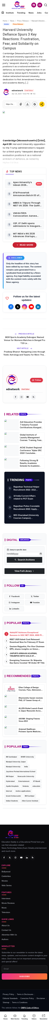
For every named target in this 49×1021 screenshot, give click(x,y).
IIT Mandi (36, 781)
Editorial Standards (10, 998)
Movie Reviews (8, 903)
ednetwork (13, 389)
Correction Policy (27, 998)
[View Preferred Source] (34, 104)
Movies (5, 881)
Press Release (23, 21)
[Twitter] (17, 306)
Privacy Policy (8, 994)
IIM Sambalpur (11, 757)
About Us (6, 925)
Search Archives (24, 559)
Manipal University (13, 767)
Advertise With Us (9, 935)
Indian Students (12, 801)
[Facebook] (11, 306)
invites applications (23, 791)
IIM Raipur (10, 776)
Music (4, 908)
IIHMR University (27, 757)
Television (6, 912)
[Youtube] (31, 306)
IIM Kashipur (29, 796)
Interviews (6, 898)
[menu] (3, 5)
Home (5, 21)
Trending (21, 13)
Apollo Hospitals (12, 786)
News (31, 13)
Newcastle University (26, 776)
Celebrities (6, 876)
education (36, 786)
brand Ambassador (13, 796)
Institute (10, 13)
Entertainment (23, 781)
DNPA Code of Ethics (30, 1008)
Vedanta (25, 786)
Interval (9, 791)
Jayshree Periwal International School (20, 772)
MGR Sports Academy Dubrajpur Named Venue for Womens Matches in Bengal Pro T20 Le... (24, 340)
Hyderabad (10, 781)
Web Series (7, 885)
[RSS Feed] (33, 397)
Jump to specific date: (17, 550)
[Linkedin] (38, 306)
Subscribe (24, 976)
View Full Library (24, 571)
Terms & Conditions (19, 1002)
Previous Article (26, 334)
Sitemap (6, 1002)
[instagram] (21, 397)
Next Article (23, 348)
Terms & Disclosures (25, 994)
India (26, 767)
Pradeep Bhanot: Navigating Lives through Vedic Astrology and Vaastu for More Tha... (24, 353)
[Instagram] (24, 306)
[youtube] (27, 397)
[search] (45, 5)
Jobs (39, 13)
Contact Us (6, 930)
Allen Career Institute (30, 801)
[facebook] (15, 397)
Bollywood (6, 871)
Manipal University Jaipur (16, 762)
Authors (5, 939)
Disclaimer (41, 998)
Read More (24, 245)
